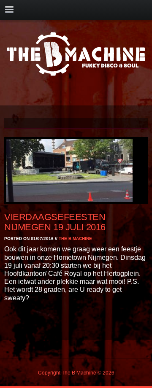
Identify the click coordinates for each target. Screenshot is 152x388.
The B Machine (75, 238)
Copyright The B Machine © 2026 (76, 372)
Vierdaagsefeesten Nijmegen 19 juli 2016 (55, 222)
